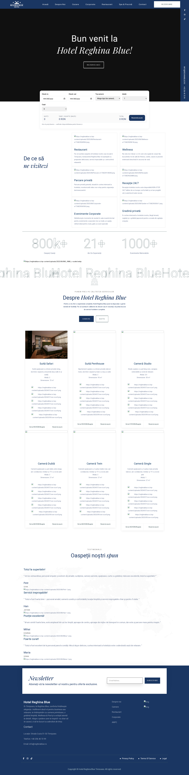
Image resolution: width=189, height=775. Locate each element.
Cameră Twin (94, 463)
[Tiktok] (31, 758)
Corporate (90, 4)
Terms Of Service (148, 758)
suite (102, 319)
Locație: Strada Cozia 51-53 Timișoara (40, 734)
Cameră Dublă (46, 463)
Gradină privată (131, 210)
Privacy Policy (128, 758)
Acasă (45, 4)
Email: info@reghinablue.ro (35, 744)
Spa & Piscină (125, 4)
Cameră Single (142, 463)
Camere (86, 319)
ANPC (114, 722)
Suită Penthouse (94, 363)
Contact (143, 4)
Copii (44, 104)
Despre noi (60, 4)
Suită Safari (46, 363)
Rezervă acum (137, 118)
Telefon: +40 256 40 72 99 (35, 739)
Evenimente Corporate (87, 213)
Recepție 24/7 (130, 183)
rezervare (167, 4)
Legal (164, 758)
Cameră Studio (142, 363)
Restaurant (107, 4)
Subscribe (152, 680)
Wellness (127, 149)
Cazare (75, 4)
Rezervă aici (93, 65)
